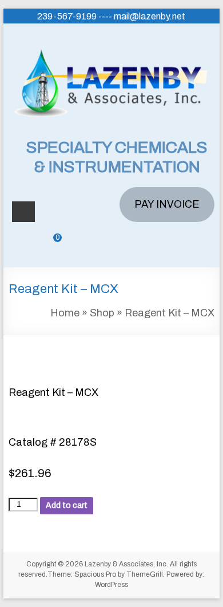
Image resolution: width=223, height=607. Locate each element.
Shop (102, 313)
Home (64, 313)
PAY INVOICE (167, 204)
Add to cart (66, 505)
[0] (49, 246)
